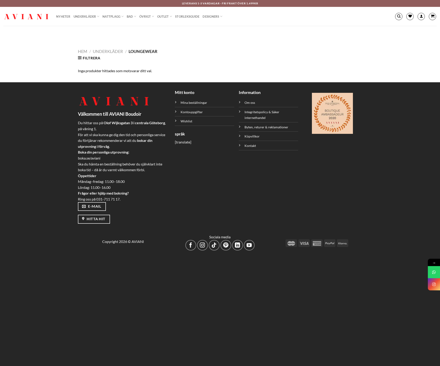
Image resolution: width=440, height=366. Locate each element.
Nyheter (63, 16)
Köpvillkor (252, 136)
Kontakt (250, 146)
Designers (211, 16)
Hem (82, 51)
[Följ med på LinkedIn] (237, 245)
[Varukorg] (432, 16)
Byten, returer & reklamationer (266, 127)
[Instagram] (434, 284)
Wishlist (186, 121)
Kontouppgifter (192, 112)
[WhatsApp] (434, 272)
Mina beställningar (194, 103)
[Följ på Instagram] (202, 245)
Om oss (250, 103)
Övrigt (145, 16)
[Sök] (398, 16)
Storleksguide (187, 16)
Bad (130, 16)
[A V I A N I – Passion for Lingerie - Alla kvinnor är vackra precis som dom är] (26, 16)
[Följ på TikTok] (214, 245)
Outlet (163, 16)
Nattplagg (111, 16)
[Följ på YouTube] (249, 245)
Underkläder (85, 16)
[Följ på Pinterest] (225, 245)
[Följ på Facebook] (190, 245)
